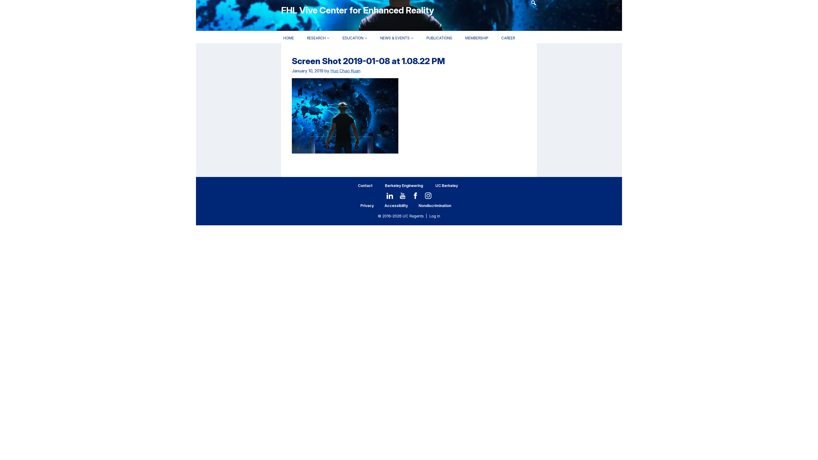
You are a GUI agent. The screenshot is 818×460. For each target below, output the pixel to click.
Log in (434, 216)
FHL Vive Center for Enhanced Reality (357, 10)
